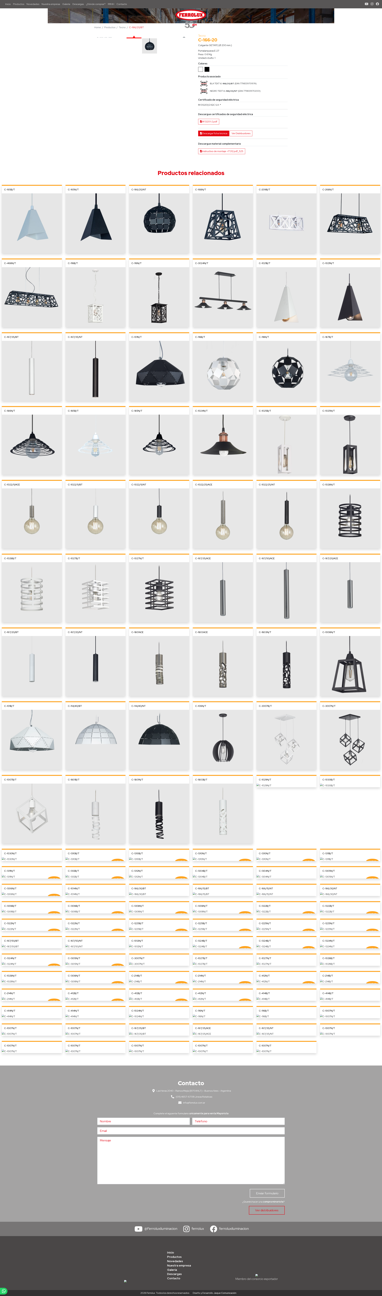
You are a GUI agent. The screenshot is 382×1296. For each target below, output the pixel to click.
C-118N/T (264, 337)
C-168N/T (200, 189)
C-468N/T (10, 263)
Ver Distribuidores (241, 133)
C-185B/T (73, 410)
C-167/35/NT (75, 337)
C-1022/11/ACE (12, 484)
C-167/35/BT (11, 337)
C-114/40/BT (75, 706)
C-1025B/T (265, 410)
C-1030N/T (10, 853)
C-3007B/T (265, 706)
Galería (66, 4)
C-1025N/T (328, 410)
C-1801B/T (74, 779)
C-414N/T (9, 1010)
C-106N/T (200, 706)
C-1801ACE (137, 632)
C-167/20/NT (75, 632)
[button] (204, 83)
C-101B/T (9, 706)
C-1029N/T (265, 779)
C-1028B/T (10, 558)
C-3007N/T (329, 706)
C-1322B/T (265, 906)
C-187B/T (327, 337)
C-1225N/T (265, 923)
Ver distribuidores (266, 1210)
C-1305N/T (328, 870)
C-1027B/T (74, 558)
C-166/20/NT (138, 189)
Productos (18, 4)
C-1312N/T (137, 870)
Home (97, 27)
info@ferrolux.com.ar (194, 1102)
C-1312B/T (73, 870)
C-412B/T (73, 993)
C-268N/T (328, 189)
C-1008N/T (328, 632)
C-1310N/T (201, 853)
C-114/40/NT (138, 706)
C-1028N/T (328, 484)
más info (31, 223)
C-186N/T (9, 410)
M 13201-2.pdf (209, 121)
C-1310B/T (73, 853)
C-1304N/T (265, 870)
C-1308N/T (137, 906)
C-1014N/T (74, 888)
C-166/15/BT (202, 888)
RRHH (111, 4)
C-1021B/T (264, 263)
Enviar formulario (267, 1193)
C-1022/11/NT (138, 484)
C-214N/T (200, 975)
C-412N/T (264, 975)
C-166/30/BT (138, 888)
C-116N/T (136, 263)
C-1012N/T (137, 940)
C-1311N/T (9, 870)
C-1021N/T (328, 263)
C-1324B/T (201, 940)
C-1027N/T (137, 558)
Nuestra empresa (51, 4)
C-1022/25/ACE (203, 484)
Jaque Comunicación (225, 1293)
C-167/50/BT (11, 940)
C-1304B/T (201, 870)
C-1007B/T (10, 779)
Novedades (33, 4)
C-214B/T (136, 975)
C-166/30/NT (329, 888)
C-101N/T (136, 337)
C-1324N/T (328, 940)
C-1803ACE (201, 632)
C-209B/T (264, 189)
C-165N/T (73, 189)
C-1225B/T (137, 923)
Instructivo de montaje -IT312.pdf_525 (222, 151)
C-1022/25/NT (267, 484)
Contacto (122, 4)
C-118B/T (200, 337)
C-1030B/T (328, 779)
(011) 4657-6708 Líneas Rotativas (193, 1096)
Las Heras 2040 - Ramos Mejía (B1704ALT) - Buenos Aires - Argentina (193, 1090)
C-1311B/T (327, 853)
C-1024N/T (201, 410)
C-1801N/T (137, 779)
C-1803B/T (201, 779)
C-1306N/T (10, 888)
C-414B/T (264, 993)
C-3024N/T (201, 263)
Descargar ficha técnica (214, 133)
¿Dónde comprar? (95, 4)
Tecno (122, 27)
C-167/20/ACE (330, 558)
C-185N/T (136, 410)
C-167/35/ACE (203, 558)
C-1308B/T (10, 906)
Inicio (8, 4)
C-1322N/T (10, 923)
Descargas (78, 4)
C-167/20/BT (11, 632)
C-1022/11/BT (75, 484)
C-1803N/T (265, 632)
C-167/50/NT (75, 940)
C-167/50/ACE (267, 558)
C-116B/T (73, 263)
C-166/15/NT (266, 888)
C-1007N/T (328, 1010)
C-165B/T (9, 189)
